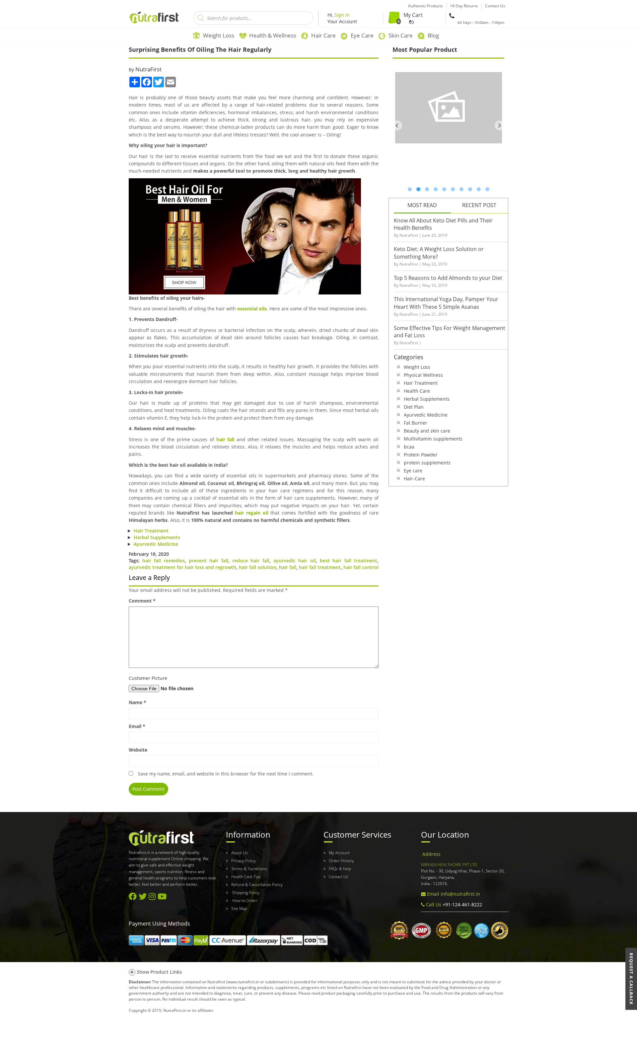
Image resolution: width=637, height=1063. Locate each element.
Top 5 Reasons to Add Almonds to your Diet (448, 278)
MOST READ (422, 205)
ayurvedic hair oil (294, 560)
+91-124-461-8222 (461, 904)
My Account (339, 853)
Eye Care (362, 35)
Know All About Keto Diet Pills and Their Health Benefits (443, 224)
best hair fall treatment (348, 560)
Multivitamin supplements (433, 438)
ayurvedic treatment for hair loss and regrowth (182, 567)
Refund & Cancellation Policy (257, 884)
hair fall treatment (320, 567)
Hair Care (323, 35)
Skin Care (401, 35)
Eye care (413, 470)
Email (137, 726)
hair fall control (361, 567)
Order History (341, 860)
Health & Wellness (272, 35)
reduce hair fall (250, 560)
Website (138, 750)
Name (137, 702)
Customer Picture (148, 678)
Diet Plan (414, 406)
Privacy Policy (243, 860)
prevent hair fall (208, 560)
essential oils (252, 308)
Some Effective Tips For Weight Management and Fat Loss (449, 331)
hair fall (225, 439)
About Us (239, 853)
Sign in (342, 15)
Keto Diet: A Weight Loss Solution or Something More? (439, 252)
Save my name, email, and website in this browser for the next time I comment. (226, 774)
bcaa (409, 446)
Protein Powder (421, 454)
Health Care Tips (246, 876)
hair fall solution (257, 567)
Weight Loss (218, 35)
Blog (433, 35)
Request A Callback (631, 979)
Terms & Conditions (249, 868)
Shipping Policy (245, 892)
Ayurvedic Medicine (156, 544)
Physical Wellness (423, 374)
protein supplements (427, 462)
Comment (142, 601)
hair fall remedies (163, 560)
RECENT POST (479, 205)
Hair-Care (414, 478)
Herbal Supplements (157, 537)
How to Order (244, 900)
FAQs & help (340, 868)
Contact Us (338, 876)
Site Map (239, 908)
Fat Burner (415, 422)
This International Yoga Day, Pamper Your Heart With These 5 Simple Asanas (446, 302)
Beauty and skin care (427, 430)
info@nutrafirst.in (460, 894)
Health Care (417, 390)
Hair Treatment (151, 531)
